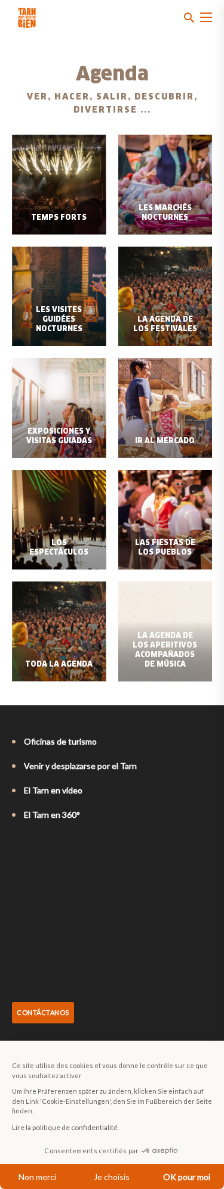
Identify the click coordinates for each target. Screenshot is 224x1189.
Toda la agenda (59, 664)
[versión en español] (68, 847)
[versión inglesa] (35, 847)
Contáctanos (43, 1012)
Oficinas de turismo (60, 741)
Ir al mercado (165, 441)
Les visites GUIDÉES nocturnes (59, 320)
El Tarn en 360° (52, 815)
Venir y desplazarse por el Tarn (80, 766)
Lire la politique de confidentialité (65, 1127)
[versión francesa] (18, 847)
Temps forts (59, 218)
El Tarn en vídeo (53, 790)
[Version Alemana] (51, 847)
